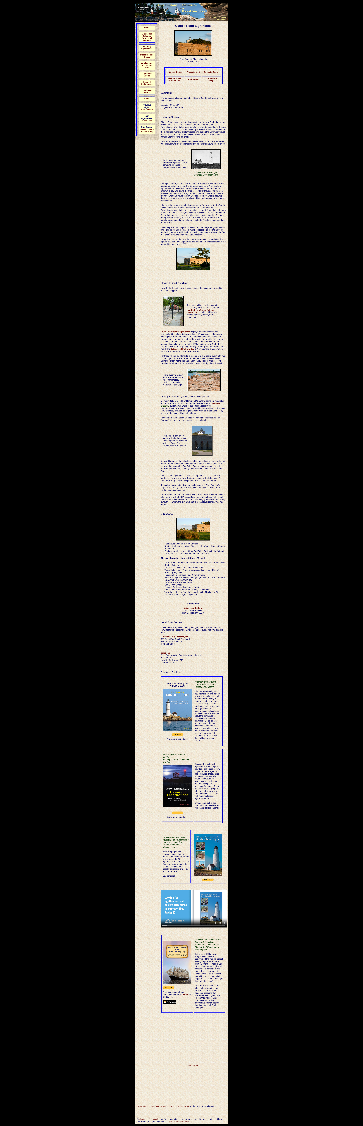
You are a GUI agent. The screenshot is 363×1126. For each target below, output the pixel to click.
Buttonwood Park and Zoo (182, 349)
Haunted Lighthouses (146, 83)
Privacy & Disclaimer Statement (179, 1122)
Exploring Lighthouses (146, 47)
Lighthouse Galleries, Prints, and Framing (147, 37)
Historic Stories (175, 72)
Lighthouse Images (212, 79)
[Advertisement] (193, 1091)
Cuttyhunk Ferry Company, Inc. (175, 637)
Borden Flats (147, 110)
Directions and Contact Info (175, 79)
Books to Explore (212, 72)
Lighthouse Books (147, 91)
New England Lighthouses (148, 1106)
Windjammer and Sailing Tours (147, 65)
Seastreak (165, 653)
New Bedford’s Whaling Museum (176, 332)
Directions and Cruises (146, 56)
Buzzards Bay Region (180, 1106)
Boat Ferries (193, 79)
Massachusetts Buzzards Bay (147, 130)
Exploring (165, 1106)
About (147, 99)
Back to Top (193, 1065)
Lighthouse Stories (147, 75)
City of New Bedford (193, 608)
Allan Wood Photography (149, 1119)
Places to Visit (193, 72)
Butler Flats (147, 121)
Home (146, 28)
